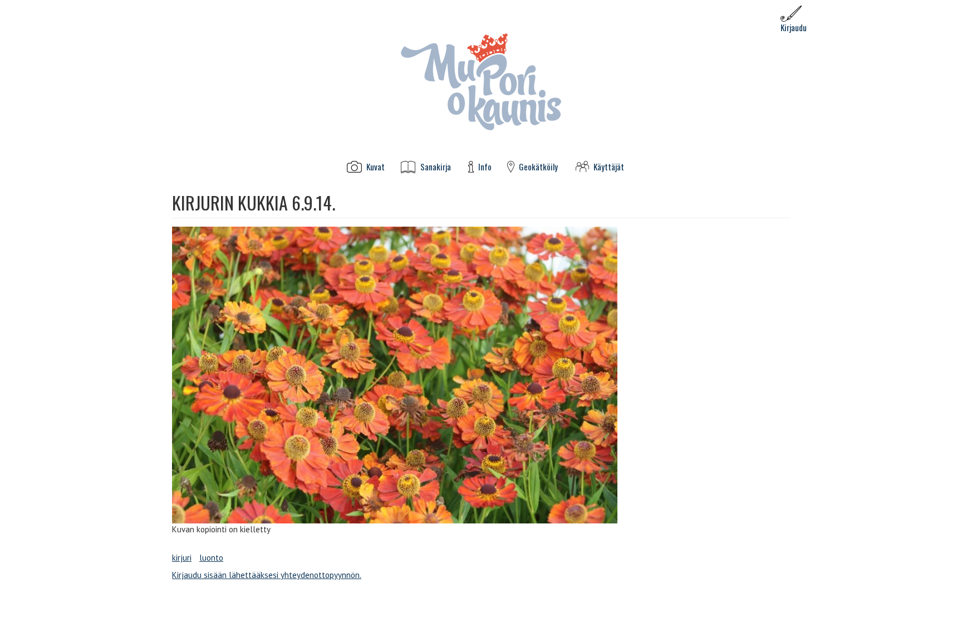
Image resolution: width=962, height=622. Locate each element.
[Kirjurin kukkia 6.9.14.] (481, 375)
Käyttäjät (608, 167)
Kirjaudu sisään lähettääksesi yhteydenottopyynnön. (266, 575)
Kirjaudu (794, 27)
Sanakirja (435, 167)
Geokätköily (538, 167)
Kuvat (375, 167)
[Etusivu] (481, 81)
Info (485, 167)
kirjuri (182, 557)
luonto (211, 557)
